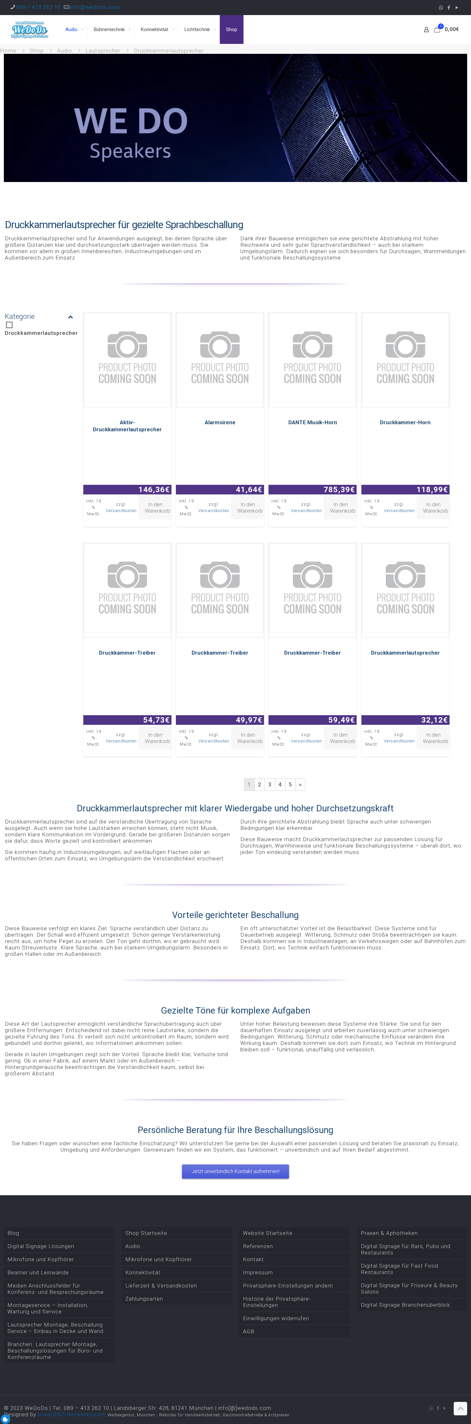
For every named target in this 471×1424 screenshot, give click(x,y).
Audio (64, 50)
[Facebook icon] (449, 8)
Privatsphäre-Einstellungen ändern (288, 1285)
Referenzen (258, 1246)
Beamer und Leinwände (38, 1272)
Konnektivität (143, 1272)
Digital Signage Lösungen (40, 1246)
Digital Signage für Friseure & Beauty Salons (409, 1288)
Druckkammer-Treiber (127, 653)
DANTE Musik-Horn (312, 422)
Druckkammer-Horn (405, 422)
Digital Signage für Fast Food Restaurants (399, 1269)
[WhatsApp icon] (441, 8)
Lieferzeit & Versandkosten (161, 1285)
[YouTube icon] (457, 8)
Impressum (258, 1272)
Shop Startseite (146, 1233)
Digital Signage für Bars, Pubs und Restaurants (405, 1249)
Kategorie (20, 316)
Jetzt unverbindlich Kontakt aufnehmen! (235, 1171)
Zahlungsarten (144, 1299)
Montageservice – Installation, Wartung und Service (47, 1308)
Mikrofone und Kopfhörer (40, 1259)
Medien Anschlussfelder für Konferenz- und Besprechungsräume (55, 1288)
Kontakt (253, 1259)
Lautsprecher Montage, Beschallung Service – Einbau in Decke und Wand (55, 1327)
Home (8, 50)
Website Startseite (268, 1233)
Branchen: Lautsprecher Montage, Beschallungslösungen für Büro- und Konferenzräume (55, 1350)
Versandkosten (121, 510)
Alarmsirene (220, 422)
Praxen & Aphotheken (389, 1233)
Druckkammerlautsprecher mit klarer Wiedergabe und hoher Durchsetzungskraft (235, 808)
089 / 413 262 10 (38, 7)
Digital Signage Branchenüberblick (405, 1305)
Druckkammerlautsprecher (41, 333)
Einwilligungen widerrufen (276, 1318)
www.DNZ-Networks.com (72, 1414)
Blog (13, 1233)
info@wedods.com (95, 7)
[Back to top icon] (460, 1408)
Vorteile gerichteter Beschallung (235, 915)
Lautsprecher (103, 50)
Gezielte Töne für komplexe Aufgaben (235, 1010)
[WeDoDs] (29, 29)
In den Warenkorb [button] (157, 507)
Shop (37, 50)
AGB (248, 1331)
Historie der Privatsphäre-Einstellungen (277, 1302)
